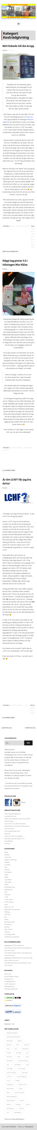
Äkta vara (7, 974)
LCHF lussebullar (18, 945)
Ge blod (7, 844)
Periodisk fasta (9, 922)
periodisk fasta (11, 1100)
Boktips (7, 855)
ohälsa (20, 1088)
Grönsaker (8, 872)
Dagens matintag (10, 860)
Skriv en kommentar (10, 251)
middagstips (10, 1084)
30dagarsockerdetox (12, 1033)
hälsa (33, 229)
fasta (8, 1048)
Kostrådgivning (23, 226)
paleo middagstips (12, 1096)
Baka (6, 852)
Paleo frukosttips (19, 1092)
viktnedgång (17, 1112)
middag (17, 1080)
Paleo (6, 919)
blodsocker (10, 1041)
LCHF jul (9, 1076)
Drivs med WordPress (9, 1127)
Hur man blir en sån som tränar (15, 824)
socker (28, 1104)
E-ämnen (26, 1044)
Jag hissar (7, 882)
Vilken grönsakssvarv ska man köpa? (17, 819)
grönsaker (18, 1052)
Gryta (6, 875)
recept (8, 1104)
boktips (20, 1041)
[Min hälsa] (18, 293)
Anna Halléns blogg (11, 976)
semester (18, 1104)
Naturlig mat (10, 1088)
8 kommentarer (8, 718)
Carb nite (7, 857)
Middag (7, 912)
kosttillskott (17, 1064)
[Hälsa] (8, 997)
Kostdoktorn (8, 979)
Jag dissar (7, 880)
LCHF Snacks (9, 902)
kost (8, 1064)
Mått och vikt (8, 907)
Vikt (8, 1112)
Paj (5, 917)
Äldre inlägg (6, 728)
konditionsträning (23, 1060)
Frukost (6, 870)
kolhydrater (10, 1060)
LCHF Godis (8, 899)
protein (22, 1100)
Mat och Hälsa (33, 241)
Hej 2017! (7, 834)
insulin (27, 1056)
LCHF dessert (21, 1068)
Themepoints (29, 1127)
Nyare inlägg (30, 728)
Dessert (7, 862)
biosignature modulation (13, 1037)
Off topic (7, 914)
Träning (7, 932)
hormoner (9, 1056)
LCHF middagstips (22, 1076)
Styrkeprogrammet (11, 989)
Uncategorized (9, 934)
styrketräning (10, 1108)
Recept (7, 927)
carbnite (9, 1044)
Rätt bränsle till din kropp (18, 46)
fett (16, 1048)
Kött (5, 892)
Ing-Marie (7, 963)
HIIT (27, 1052)
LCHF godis (24, 1072)
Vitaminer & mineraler (11, 937)
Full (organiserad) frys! (12, 831)
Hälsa (12, 226)
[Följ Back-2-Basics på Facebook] (8, 802)
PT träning (8, 924)
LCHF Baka (10, 1068)
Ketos (6, 885)
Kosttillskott (8, 890)
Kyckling (7, 894)
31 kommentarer (8, 470)
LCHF (33, 237)
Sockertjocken (9, 948)
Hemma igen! (9, 821)
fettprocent (25, 1048)
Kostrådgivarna (9, 981)
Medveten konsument (12, 909)
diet (17, 1044)
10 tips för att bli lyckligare (13, 836)
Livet (6, 904)
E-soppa (7, 865)
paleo (33, 247)
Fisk (5, 867)
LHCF (32, 710)
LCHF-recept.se (9, 984)
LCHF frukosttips (11, 1072)
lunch (8, 1080)
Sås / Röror (8, 929)
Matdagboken (28, 117)
